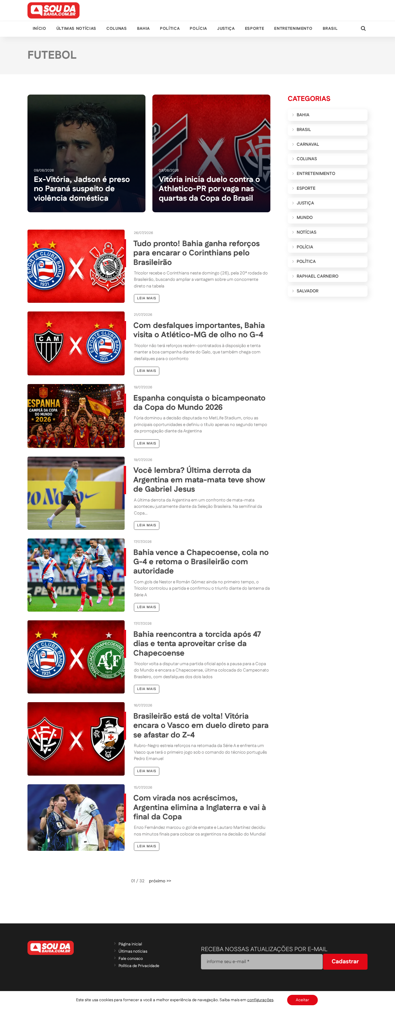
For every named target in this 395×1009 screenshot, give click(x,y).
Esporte (254, 29)
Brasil (330, 29)
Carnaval (308, 144)
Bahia (143, 29)
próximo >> (160, 881)
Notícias (306, 232)
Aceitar (302, 1000)
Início (39, 29)
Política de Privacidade (139, 966)
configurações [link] (260, 1000)
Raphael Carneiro (317, 276)
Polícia (198, 29)
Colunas (116, 29)
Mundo (305, 218)
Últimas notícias (76, 29)
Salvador (307, 291)
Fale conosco (131, 959)
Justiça (226, 29)
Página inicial (130, 944)
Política (170, 29)
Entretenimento (293, 29)
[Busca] (363, 29)
